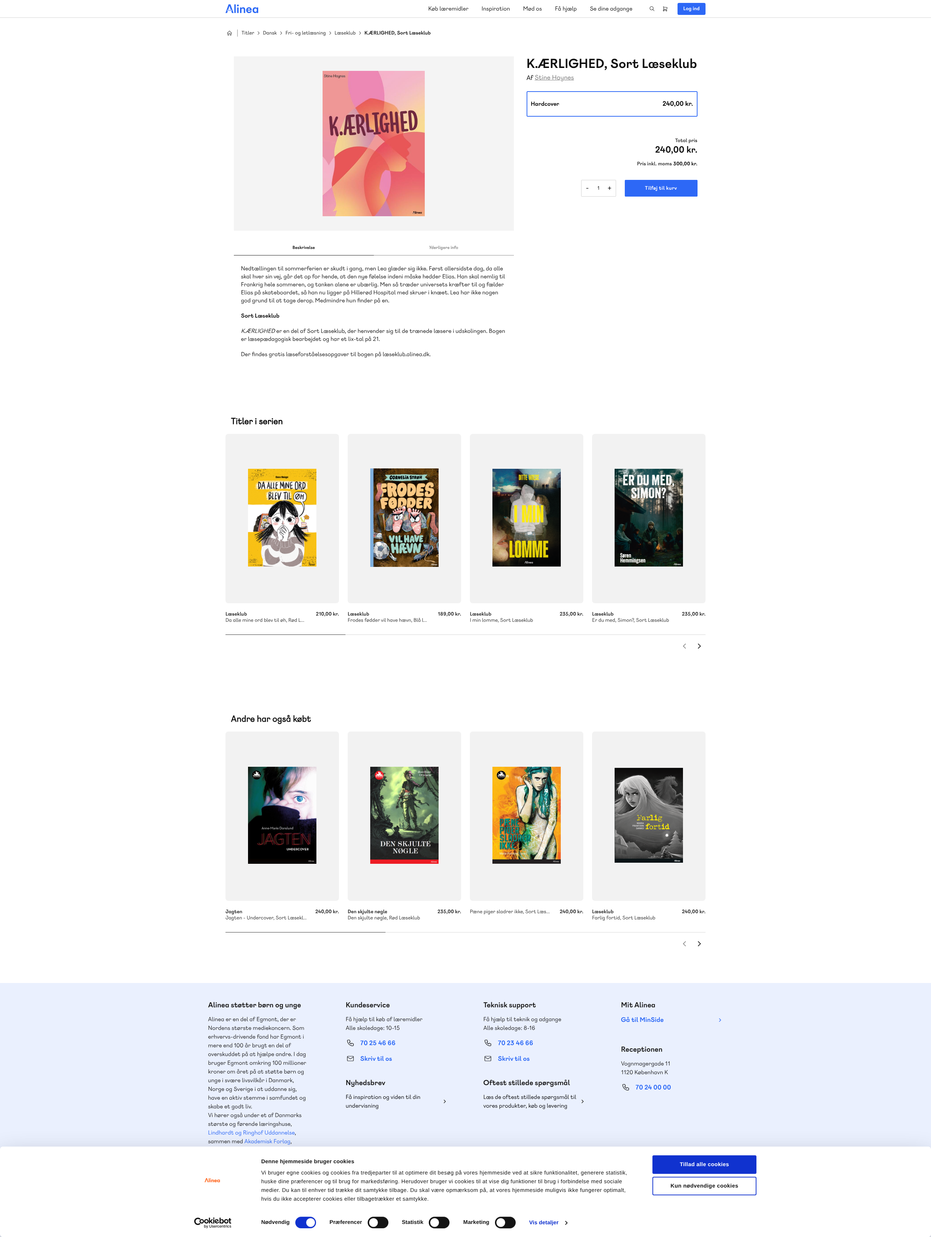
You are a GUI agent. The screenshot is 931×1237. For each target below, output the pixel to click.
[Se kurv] (665, 8)
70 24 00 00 (653, 1087)
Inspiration (496, 8)
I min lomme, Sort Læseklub (526, 518)
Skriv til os (376, 1059)
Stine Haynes (554, 77)
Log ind (691, 8)
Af (530, 78)
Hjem (229, 33)
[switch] (378, 1222)
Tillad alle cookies (704, 1164)
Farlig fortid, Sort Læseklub (649, 816)
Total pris (686, 140)
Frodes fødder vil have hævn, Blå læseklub (404, 518)
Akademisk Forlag (267, 1141)
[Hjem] (241, 8)
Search (652, 8)
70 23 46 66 (515, 1043)
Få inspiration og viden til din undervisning (383, 1101)
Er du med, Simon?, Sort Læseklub (649, 518)
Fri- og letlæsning (305, 33)
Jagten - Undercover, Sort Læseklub (282, 816)
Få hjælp (566, 8)
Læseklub (345, 33)
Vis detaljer (544, 1223)
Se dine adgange (611, 8)
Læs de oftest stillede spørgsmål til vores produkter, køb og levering (529, 1101)
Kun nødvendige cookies (704, 1186)
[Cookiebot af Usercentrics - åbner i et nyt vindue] (213, 1222)
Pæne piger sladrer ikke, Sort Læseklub (526, 816)
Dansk (270, 33)
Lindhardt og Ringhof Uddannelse (251, 1132)
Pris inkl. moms (654, 164)
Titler (247, 33)
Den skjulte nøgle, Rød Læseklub (404, 816)
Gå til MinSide (642, 1020)
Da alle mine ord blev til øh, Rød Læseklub (282, 518)
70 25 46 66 (378, 1043)
